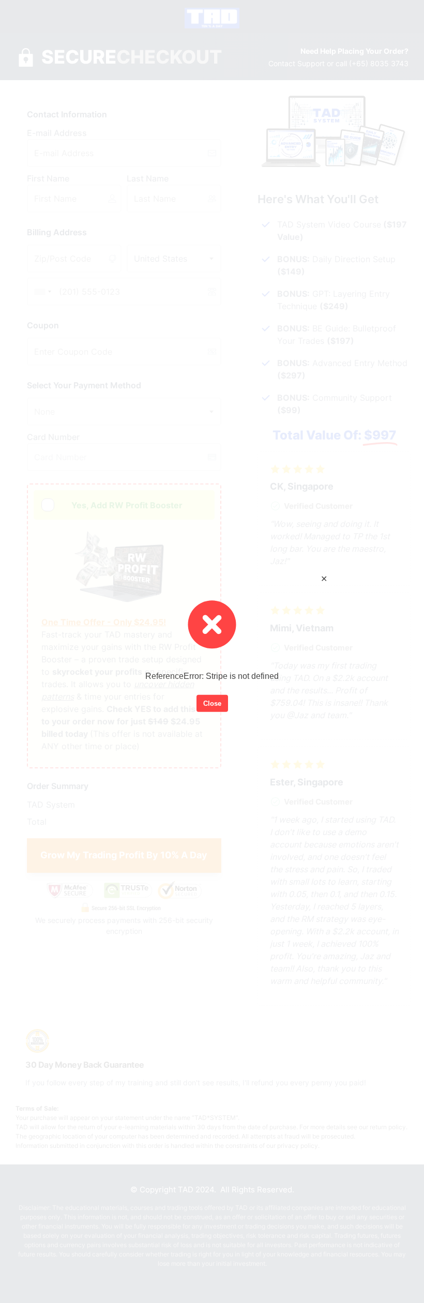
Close (212, 703)
